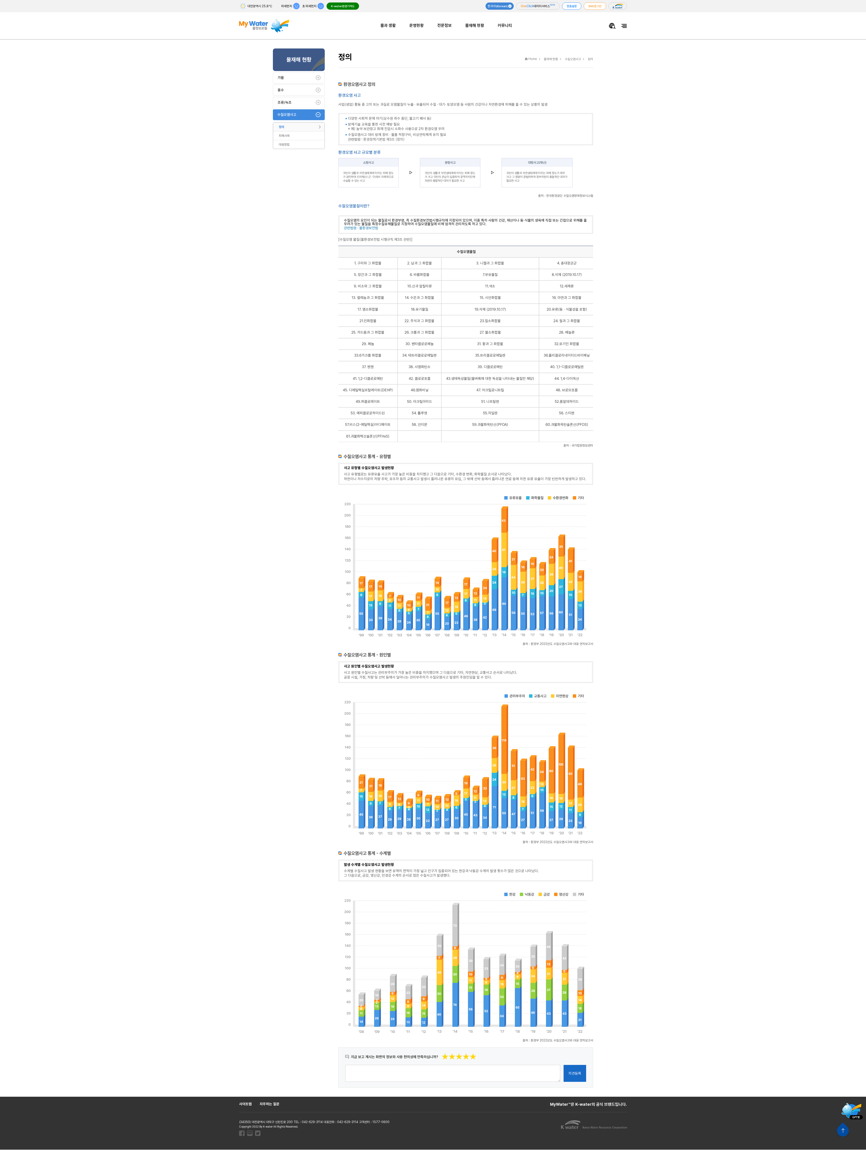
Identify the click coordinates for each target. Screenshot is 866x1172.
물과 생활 (388, 25)
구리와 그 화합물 (369, 263)
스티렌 (569, 413)
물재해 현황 (474, 25)
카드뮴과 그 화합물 (370, 332)
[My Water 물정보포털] (264, 22)
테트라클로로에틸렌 (422, 355)
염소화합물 (370, 309)
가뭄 (281, 78)
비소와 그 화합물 (370, 286)
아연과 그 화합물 (569, 298)
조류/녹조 (285, 102)
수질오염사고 (286, 114)
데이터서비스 (538, 6)
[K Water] (617, 6)
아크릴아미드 (422, 401)
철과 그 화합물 (569, 321)
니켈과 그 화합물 (492, 263)
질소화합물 (493, 321)
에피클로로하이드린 (371, 413)
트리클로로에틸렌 (492, 355)
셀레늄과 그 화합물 (370, 298)
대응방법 (284, 144)
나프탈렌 (492, 401)
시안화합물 (493, 298)
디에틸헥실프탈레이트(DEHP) (371, 390)
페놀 (371, 344)
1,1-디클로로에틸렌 (570, 367)
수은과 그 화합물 (422, 298)
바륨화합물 (421, 275)
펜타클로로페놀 (423, 344)
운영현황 (416, 25)
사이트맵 (245, 1104)
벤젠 (370, 367)
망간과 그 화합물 (370, 275)
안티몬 (422, 424)
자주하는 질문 (269, 1104)
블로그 (250, 1133)
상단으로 (843, 1130)
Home (532, 58)
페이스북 (242, 1133)
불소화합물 (493, 332)
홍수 (281, 90)
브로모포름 (570, 390)
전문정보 (444, 25)
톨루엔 (422, 413)
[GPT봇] (851, 1111)
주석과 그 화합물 (422, 321)
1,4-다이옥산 (569, 378)
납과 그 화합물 (421, 263)
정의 (281, 127)
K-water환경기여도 (343, 6)
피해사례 (284, 136)
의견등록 (575, 1073)
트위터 (257, 1133)
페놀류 (570, 332)
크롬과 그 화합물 (422, 332)
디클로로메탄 (493, 367)
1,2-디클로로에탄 (370, 378)
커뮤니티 (505, 25)
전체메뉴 (624, 26)
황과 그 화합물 (492, 344)
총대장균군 (569, 263)
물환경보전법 (368, 228)
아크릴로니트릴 (493, 390)
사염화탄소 (423, 367)
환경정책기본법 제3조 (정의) (384, 139)
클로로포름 (423, 378)
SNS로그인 (594, 6)
